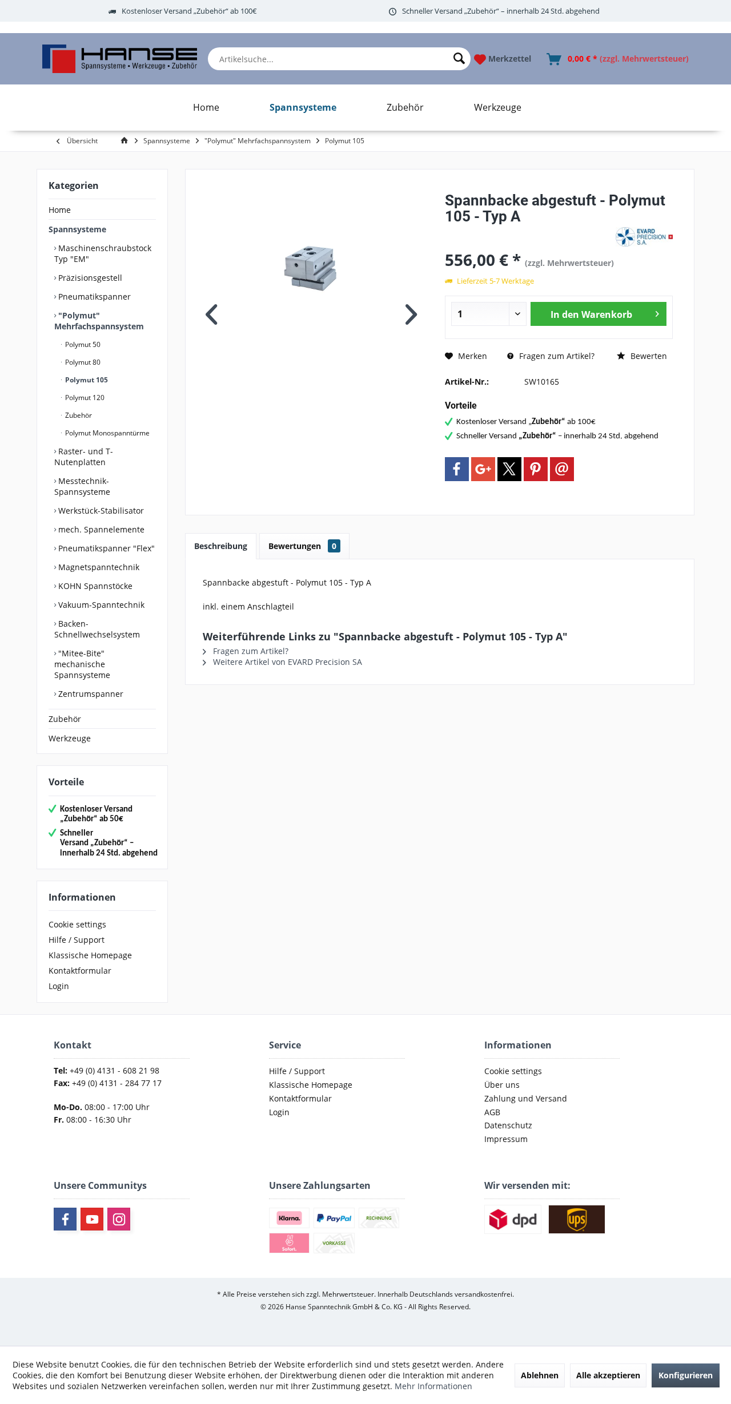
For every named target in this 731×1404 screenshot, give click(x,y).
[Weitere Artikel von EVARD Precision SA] (644, 237)
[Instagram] (118, 1219)
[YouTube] (92, 1219)
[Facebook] (457, 469)
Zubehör (77, 415)
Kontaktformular (80, 970)
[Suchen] (459, 58)
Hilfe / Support (77, 939)
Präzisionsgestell (89, 277)
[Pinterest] (536, 469)
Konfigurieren (685, 1375)
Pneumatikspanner (93, 296)
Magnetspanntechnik (97, 567)
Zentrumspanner (89, 693)
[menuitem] (339, 58)
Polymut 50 (82, 344)
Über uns (502, 1084)
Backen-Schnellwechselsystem (97, 629)
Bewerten (647, 355)
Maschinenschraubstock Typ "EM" (102, 253)
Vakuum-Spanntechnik (100, 604)
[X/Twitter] (509, 469)
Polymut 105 (85, 380)
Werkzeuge (70, 738)
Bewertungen (302, 545)
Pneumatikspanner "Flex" (105, 548)
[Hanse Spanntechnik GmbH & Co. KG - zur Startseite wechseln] (119, 59)
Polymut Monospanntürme (106, 433)
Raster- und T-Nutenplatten (83, 456)
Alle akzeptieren (608, 1375)
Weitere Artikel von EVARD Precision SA (286, 661)
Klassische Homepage (90, 955)
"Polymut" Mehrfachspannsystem (99, 321)
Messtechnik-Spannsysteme (82, 486)
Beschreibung (220, 545)
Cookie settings (77, 924)
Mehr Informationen (433, 1386)
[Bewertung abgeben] (529, 231)
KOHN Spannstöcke (94, 585)
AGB (492, 1112)
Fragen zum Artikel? (556, 355)
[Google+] (483, 469)
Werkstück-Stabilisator (100, 510)
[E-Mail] (562, 469)
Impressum (506, 1138)
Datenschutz (508, 1125)
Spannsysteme (77, 229)
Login (59, 986)
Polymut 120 (84, 397)
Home (60, 209)
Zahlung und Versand (525, 1098)
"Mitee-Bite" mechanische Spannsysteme (82, 664)
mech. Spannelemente (100, 529)
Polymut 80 (82, 362)
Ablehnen (540, 1375)
